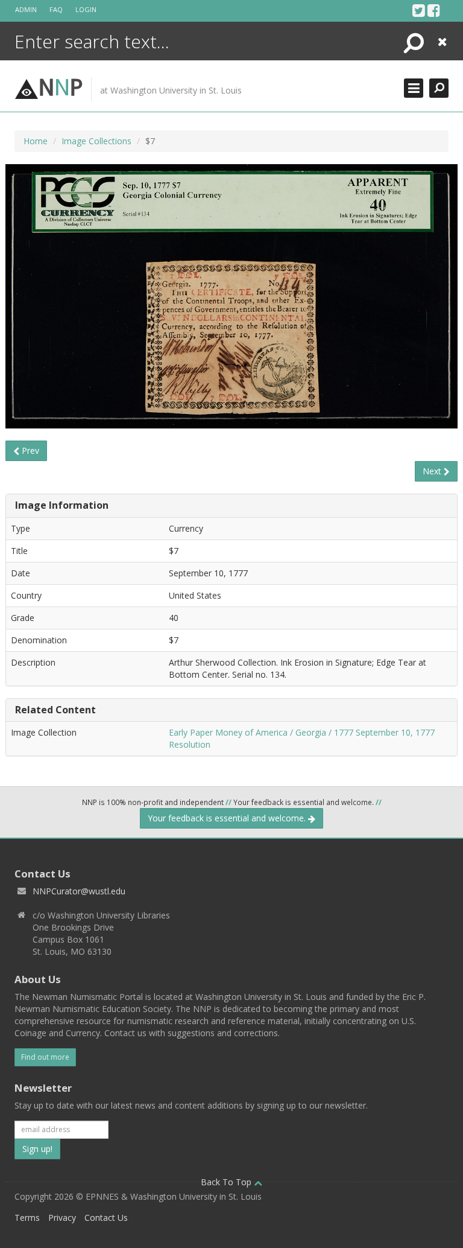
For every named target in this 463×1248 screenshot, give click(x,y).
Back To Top (227, 1182)
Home (36, 141)
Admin (26, 9)
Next (433, 471)
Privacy (62, 1217)
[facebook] (433, 10)
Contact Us (106, 1217)
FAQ (56, 9)
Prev (29, 450)
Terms (27, 1217)
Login (85, 9)
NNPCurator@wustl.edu (79, 891)
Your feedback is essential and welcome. (228, 818)
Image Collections (96, 141)
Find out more (45, 1057)
